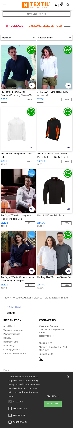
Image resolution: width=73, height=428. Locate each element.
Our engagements (11, 349)
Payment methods (11, 334)
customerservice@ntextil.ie (51, 329)
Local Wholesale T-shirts (14, 353)
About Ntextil (9, 326)
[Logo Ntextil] (36, 5)
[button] (56, 4)
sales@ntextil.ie (46, 336)
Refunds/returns (10, 342)
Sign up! (11, 312)
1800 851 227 (45, 343)
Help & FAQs (9, 346)
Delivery (7, 338)
